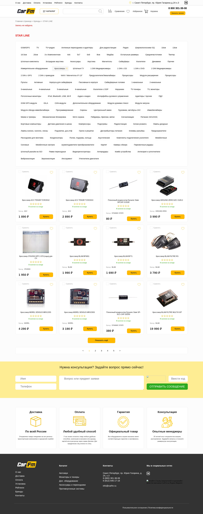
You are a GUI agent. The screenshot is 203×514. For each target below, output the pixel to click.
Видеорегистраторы (81, 152)
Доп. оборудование (68, 481)
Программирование (64, 110)
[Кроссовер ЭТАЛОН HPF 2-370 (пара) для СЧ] (36, 242)
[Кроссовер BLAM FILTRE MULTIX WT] (167, 298)
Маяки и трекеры (28, 117)
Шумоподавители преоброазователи (78, 145)
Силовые (25, 145)
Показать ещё (101, 340)
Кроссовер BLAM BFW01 (79, 256)
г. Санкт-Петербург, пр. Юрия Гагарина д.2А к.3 (156, 3)
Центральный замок (102, 110)
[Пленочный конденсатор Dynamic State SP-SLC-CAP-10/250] (123, 298)
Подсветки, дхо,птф (63, 131)
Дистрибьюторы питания (111, 131)
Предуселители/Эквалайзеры (102, 75)
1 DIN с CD (122, 68)
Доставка (27, 3)
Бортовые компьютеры (31, 124)
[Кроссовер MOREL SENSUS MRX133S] (36, 298)
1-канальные (137, 82)
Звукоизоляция (48, 159)
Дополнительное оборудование (87, 103)
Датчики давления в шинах (60, 124)
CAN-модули (60, 103)
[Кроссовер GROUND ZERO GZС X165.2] (167, 186)
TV (37, 48)
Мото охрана (78, 117)
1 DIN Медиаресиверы (100, 68)
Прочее (171, 61)
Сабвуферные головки (115, 82)
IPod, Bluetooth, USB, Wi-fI (59, 96)
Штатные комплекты (30, 61)
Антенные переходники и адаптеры (77, 48)
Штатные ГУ (78, 68)
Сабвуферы (124, 61)
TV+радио (50, 48)
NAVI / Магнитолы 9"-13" (71, 75)
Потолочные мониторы (31, 96)
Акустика (91, 61)
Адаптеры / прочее (143, 96)
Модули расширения (149, 75)
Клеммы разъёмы (137, 131)
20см (36, 55)
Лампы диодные (160, 124)
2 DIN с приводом (46, 75)
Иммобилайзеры (154, 110)
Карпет (104, 145)
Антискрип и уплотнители (149, 152)
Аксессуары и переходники (72, 485)
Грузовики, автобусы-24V (129, 110)
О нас (17, 3)
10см (163, 48)
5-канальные (62, 89)
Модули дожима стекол (118, 103)
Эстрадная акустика (54, 61)
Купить (46, 217)
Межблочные (161, 138)
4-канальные (44, 89)
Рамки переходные (57, 152)
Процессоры (127, 75)
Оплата (37, 3)
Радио (125, 48)
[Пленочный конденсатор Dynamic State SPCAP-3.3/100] (123, 186)
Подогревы (102, 124)
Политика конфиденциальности (160, 508)
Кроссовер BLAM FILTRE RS (167, 256)
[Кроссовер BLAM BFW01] (79, 242)
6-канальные (80, 89)
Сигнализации (127, 117)
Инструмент (67, 159)
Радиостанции (120, 124)
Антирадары (102, 152)
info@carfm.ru (109, 486)
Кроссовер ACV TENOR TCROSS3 (79, 200)
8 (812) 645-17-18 (111, 481)
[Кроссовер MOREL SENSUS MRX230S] (79, 298)
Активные (38, 82)
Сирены (83, 110)
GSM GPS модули (29, 103)
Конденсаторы (56, 138)
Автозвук (63, 473)
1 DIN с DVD (139, 68)
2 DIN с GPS (26, 75)
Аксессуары (75, 61)
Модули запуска (142, 103)
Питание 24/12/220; (149, 117)
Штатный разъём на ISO (31, 152)
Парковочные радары (143, 145)
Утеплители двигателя (89, 159)
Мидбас (110, 55)
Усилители (140, 61)
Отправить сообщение (167, 386)
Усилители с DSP (100, 89)
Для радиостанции (108, 48)
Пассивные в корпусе (88, 82)
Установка (47, 3)
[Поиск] (100, 11)
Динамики (156, 61)
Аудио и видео (84, 96)
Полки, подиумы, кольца (80, 138)
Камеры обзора (120, 145)
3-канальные (26, 89)
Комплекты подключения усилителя (133, 138)
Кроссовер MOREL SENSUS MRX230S (79, 312)
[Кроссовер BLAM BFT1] (123, 242)
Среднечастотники (153, 55)
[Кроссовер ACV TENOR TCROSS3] (79, 186)
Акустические (104, 138)
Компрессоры (85, 124)
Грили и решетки (86, 131)
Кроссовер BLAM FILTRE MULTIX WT (167, 312)
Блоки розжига (139, 124)
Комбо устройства (123, 152)
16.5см (24, 55)
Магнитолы (107, 61)
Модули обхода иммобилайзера (35, 110)
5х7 (78, 55)
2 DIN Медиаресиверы (161, 68)
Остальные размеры (129, 55)
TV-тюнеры (136, 89)
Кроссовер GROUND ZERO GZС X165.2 (167, 200)
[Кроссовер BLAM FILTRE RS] (167, 242)
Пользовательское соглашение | (135, 508)
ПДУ (161, 96)
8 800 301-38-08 (177, 8)
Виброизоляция (28, 159)
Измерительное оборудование (34, 68)
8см (98, 55)
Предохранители (158, 131)
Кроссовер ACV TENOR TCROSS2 (35, 200)
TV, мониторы (153, 89)
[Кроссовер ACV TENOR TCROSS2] (36, 186)
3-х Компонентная (52, 55)
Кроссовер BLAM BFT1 (123, 256)
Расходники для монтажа (32, 138)
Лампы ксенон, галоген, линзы (34, 131)
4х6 (68, 55)
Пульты (24, 82)
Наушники (119, 89)
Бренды (68, 3)
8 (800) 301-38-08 (111, 478)
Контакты (78, 3)
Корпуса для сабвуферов (60, 82)
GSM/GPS (25, 48)
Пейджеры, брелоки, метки (103, 117)
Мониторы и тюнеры (69, 477)
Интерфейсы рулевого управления (112, 96)
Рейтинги (58, 3)
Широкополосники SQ (145, 48)
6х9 (88, 55)
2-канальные (155, 82)
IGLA (46, 103)
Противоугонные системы (71, 489)
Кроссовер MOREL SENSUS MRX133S (36, 312)
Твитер (172, 55)
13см (175, 48)
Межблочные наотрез (45, 145)
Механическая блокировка (54, 117)
